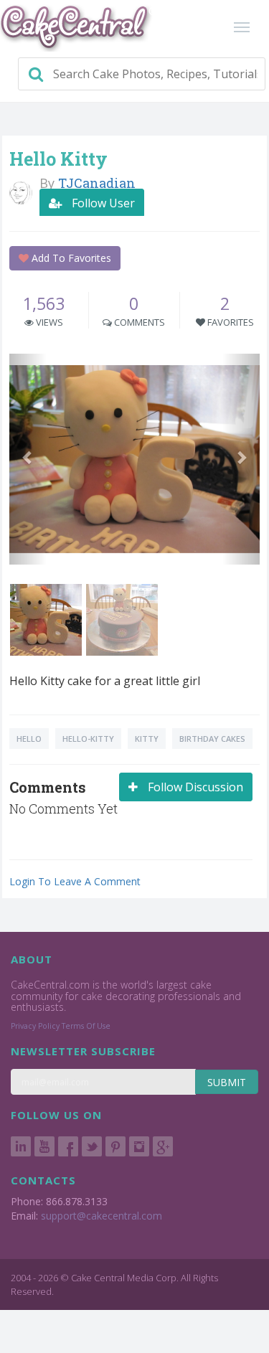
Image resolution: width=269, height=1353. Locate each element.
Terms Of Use (86, 1026)
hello (29, 738)
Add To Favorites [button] (70, 258)
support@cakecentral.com (101, 1215)
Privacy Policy (35, 1026)
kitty (147, 738)
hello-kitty (88, 738)
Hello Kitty (58, 159)
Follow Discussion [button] (194, 787)
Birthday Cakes (212, 738)
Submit (226, 1082)
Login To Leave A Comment (75, 881)
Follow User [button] (102, 203)
